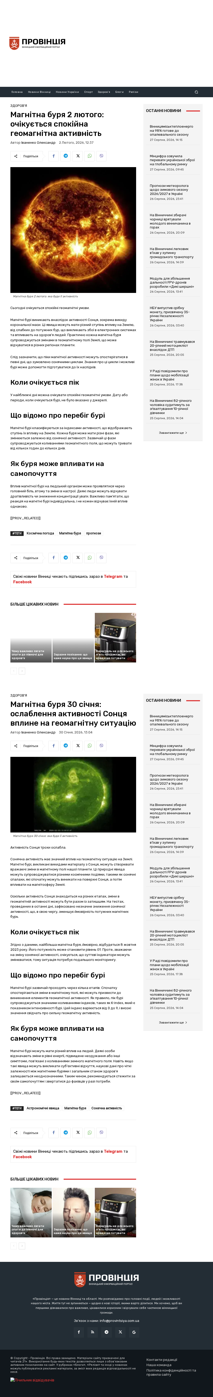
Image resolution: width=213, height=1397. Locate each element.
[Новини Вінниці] (37, 43)
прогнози (93, 533)
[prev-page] (13, 671)
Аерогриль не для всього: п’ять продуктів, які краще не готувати (115, 655)
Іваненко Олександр (38, 142)
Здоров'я (18, 105)
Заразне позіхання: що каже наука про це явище (73, 656)
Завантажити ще (171, 433)
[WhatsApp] (89, 156)
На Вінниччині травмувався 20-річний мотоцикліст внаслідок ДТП (172, 346)
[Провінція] (106, 1280)
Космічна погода (40, 533)
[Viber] (101, 156)
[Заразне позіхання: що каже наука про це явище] (73, 638)
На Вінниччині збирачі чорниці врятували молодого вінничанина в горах (170, 221)
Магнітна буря (70, 533)
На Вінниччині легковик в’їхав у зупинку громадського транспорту (172, 253)
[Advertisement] (141, 42)
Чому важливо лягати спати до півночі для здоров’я (28, 655)
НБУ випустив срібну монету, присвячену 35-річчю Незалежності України (170, 314)
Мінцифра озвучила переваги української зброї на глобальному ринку (172, 160)
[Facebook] (53, 156)
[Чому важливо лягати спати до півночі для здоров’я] (31, 638)
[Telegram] (65, 156)
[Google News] (134, 1332)
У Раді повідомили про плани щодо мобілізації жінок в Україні (169, 375)
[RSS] (93, 1332)
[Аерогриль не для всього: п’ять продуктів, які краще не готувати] (115, 638)
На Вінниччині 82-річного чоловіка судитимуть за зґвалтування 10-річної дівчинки (171, 407)
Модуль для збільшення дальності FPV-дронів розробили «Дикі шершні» (172, 282)
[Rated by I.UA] (32, 1380)
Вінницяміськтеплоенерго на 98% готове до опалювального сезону (171, 130)
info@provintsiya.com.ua (119, 1321)
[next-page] (22, 671)
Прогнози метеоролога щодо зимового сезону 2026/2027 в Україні (169, 190)
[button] (196, 92)
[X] (77, 156)
